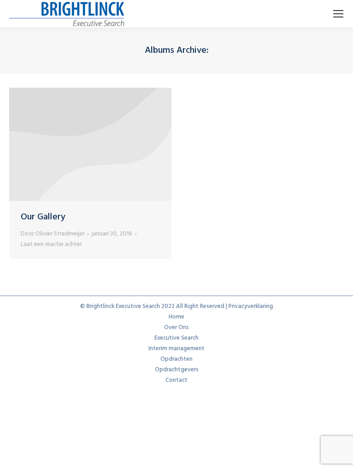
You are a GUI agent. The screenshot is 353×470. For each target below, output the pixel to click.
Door (53, 234)
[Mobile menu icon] (338, 13)
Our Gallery (43, 217)
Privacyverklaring (250, 306)
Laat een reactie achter (51, 244)
